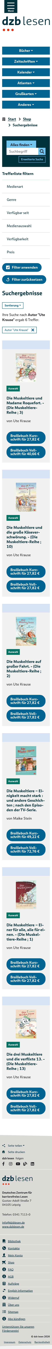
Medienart (15, 186)
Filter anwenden (25, 267)
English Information (20, 1291)
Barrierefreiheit (42, 1342)
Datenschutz (24, 1342)
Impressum (9, 1342)
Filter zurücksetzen (27, 279)
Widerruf (13, 1298)
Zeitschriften (24, 61)
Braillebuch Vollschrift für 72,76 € (24, 849)
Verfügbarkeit (17, 239)
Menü (11, 10)
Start (12, 119)
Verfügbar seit (18, 213)
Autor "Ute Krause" (16, 330)
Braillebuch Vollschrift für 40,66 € (24, 452)
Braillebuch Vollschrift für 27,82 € (24, 586)
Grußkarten (24, 93)
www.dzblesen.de (13, 1226)
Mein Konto (15, 1255)
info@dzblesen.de (13, 1222)
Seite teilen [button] (15, 1146)
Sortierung (14, 305)
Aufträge (13, 1283)
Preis (10, 252)
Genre (11, 200)
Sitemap (13, 1312)
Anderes (24, 104)
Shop (27, 119)
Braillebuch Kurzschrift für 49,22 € (24, 835)
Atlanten (24, 83)
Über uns (13, 1305)
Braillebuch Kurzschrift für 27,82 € (24, 437)
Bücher (24, 50)
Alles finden (19, 144)
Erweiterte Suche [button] (32, 159)
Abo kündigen (16, 1319)
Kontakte (14, 1248)
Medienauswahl (19, 226)
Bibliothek (14, 1241)
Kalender (24, 72)
